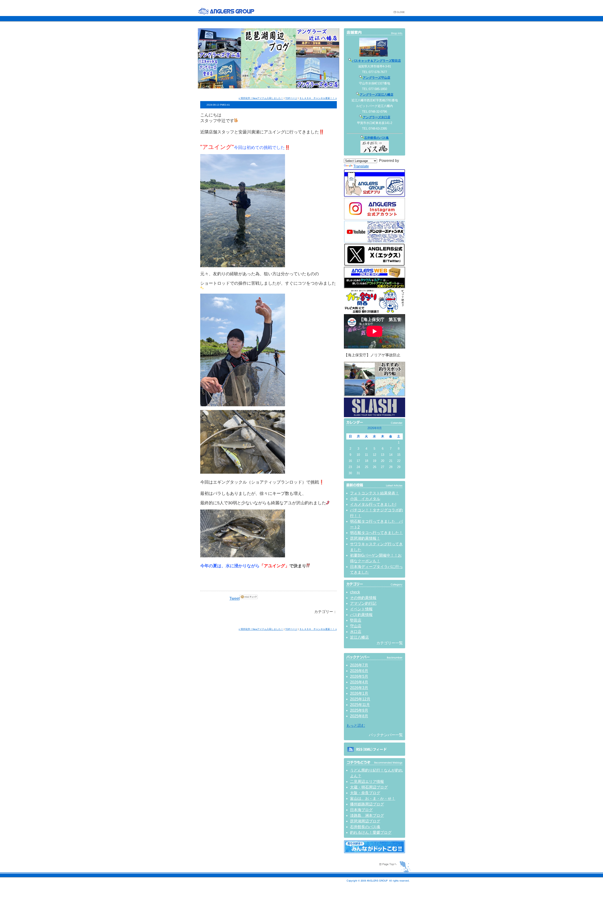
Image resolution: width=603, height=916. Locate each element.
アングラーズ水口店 (376, 117)
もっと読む (355, 725)
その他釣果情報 (363, 598)
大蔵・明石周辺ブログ (369, 787)
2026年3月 (359, 688)
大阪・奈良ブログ (365, 793)
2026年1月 (359, 693)
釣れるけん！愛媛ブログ (370, 832)
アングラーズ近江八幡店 (376, 94)
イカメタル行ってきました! (373, 504)
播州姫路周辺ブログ (367, 804)
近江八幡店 (359, 637)
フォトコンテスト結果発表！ (374, 493)
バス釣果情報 (361, 615)
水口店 (355, 632)
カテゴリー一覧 (389, 643)
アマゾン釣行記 (363, 603)
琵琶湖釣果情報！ (365, 538)
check (355, 592)
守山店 (355, 626)
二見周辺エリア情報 (367, 782)
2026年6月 (359, 671)
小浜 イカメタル (365, 499)
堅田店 (355, 620)
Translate (361, 166)
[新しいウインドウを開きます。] (374, 852)
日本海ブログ (361, 810)
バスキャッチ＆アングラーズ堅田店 (376, 60)
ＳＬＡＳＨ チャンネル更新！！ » (318, 98)
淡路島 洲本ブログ (367, 815)
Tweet (234, 598)
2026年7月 (359, 665)
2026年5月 (359, 676)
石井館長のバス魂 (376, 138)
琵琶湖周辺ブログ (365, 821)
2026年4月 (359, 682)
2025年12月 (360, 699)
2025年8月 (359, 716)
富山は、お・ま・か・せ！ (372, 799)
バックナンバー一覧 (386, 735)
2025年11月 (360, 705)
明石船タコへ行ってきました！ (376, 533)
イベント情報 (361, 609)
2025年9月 (359, 710)
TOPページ (291, 98)
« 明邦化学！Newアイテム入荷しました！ (261, 98)
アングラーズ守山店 (376, 77)
